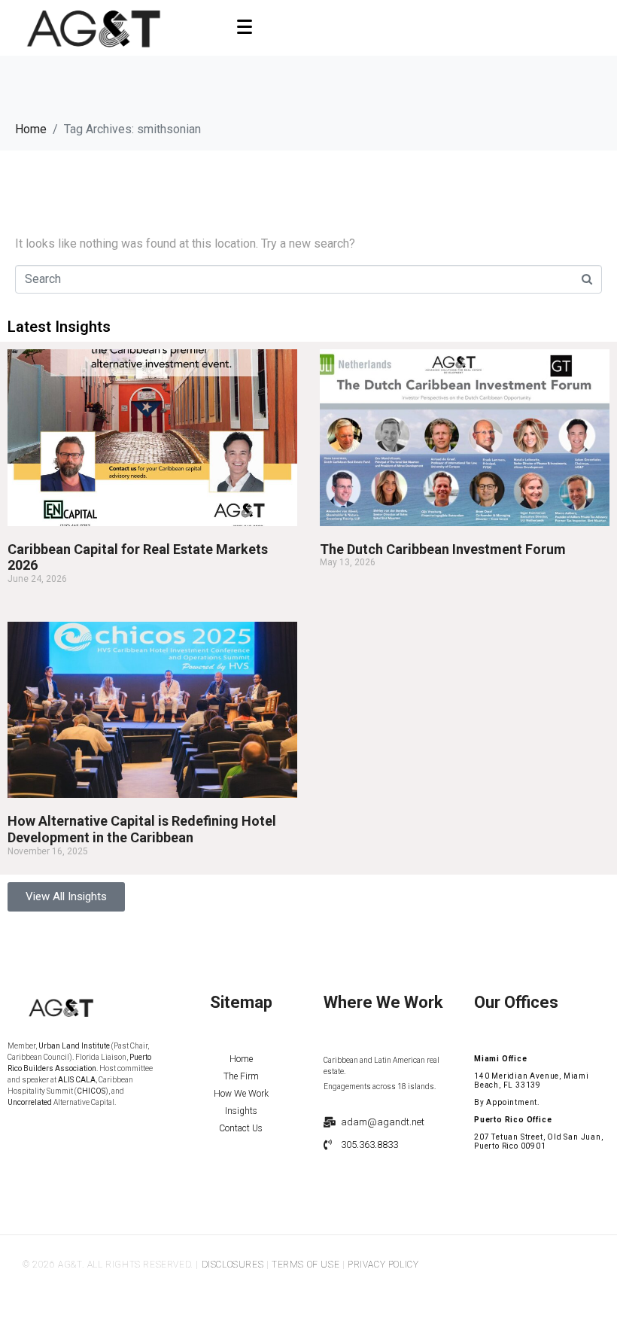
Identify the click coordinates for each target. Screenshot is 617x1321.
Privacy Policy (383, 1264)
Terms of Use (305, 1264)
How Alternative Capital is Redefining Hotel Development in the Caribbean (142, 829)
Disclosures (233, 1264)
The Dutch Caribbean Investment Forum (443, 549)
